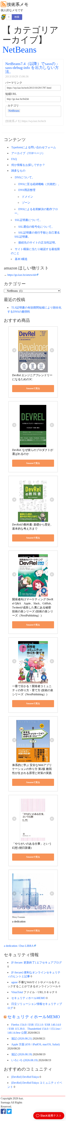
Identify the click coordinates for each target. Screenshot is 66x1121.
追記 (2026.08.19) (21, 1054)
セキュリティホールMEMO (28, 998)
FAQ (14, 159)
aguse (14, 982)
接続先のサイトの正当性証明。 (38, 242)
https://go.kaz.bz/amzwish (21, 274)
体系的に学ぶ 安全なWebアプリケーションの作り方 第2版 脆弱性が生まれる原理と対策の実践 (32, 769)
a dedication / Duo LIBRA (19, 945)
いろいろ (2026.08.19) (24, 1060)
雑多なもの (18, 170)
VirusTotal (17, 992)
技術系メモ (18, 4)
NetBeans (19, 50)
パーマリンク (13, 82)
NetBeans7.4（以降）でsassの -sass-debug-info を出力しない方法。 (32, 67)
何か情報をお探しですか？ (28, 164)
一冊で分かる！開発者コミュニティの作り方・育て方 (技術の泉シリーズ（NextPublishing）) (32, 690)
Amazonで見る (33, 388)
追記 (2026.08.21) (21, 1038)
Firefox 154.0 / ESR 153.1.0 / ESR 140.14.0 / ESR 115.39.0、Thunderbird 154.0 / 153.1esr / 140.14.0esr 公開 (34, 1028)
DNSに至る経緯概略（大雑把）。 (39, 184)
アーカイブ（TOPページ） (28, 153)
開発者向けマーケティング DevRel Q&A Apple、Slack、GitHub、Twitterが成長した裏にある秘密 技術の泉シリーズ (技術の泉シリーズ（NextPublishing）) (33, 607)
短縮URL (11, 94)
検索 (16, 17)
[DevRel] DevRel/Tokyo (25, 1076)
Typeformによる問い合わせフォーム (33, 147)
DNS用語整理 (26, 189)
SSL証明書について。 (28, 219)
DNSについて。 (25, 177)
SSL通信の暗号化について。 (36, 226)
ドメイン (27, 196)
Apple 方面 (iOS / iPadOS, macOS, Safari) (35, 1044)
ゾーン (26, 202)
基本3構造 (21, 259)
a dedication (19, 921)
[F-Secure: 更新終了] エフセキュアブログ (36, 962)
